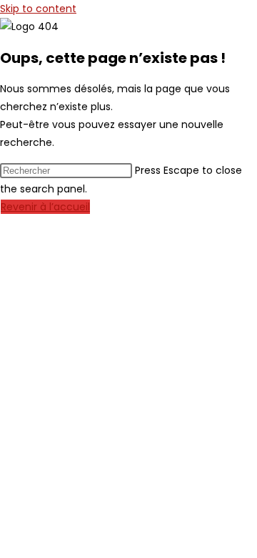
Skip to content (38, 8)
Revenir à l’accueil (45, 207)
